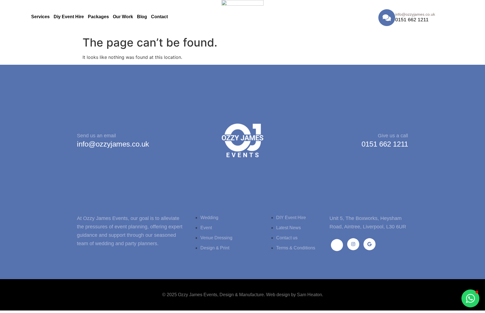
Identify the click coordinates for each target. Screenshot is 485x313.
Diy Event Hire (69, 16)
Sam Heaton (309, 294)
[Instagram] (353, 244)
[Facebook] (337, 245)
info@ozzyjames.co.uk (113, 144)
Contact (159, 16)
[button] (470, 298)
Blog (142, 16)
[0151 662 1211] (386, 17)
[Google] (369, 244)
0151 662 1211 (412, 19)
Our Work (123, 16)
